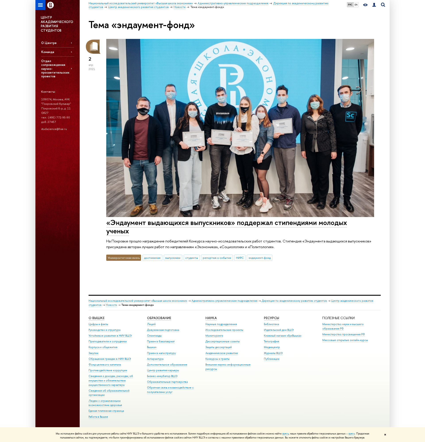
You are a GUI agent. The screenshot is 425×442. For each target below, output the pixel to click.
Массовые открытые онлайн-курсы (345, 340)
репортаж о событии (217, 258)
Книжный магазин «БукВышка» (282, 335)
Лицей (151, 324)
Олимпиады (154, 335)
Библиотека (271, 324)
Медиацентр (272, 347)
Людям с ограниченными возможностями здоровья (105, 403)
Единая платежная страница (106, 411)
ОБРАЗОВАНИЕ (159, 318)
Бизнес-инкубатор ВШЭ (162, 376)
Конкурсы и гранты (217, 359)
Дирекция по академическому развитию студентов (294, 301)
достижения (152, 258)
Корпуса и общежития (103, 347)
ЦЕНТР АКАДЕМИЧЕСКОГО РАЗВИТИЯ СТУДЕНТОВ (57, 24)
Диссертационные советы (222, 341)
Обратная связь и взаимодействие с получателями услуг (170, 390)
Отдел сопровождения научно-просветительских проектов (55, 68)
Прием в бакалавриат (161, 341)
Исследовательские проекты (224, 330)
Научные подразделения (221, 324)
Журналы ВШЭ (273, 353)
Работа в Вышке (98, 417)
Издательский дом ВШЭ (279, 330)
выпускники (172, 258)
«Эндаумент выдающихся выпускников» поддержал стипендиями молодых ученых (226, 226)
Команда (47, 52)
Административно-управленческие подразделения (224, 301)
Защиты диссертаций (218, 347)
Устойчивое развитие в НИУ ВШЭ (110, 335)
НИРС (240, 258)
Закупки (93, 353)
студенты (191, 258)
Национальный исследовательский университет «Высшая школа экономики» (138, 301)
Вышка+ (152, 347)
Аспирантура (155, 359)
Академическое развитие (221, 353)
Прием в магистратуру (161, 353)
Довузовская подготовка (163, 330)
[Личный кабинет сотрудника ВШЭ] (374, 5)
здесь (285, 433)
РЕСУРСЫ (271, 318)
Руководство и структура (104, 330)
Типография (271, 341)
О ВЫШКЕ (96, 318)
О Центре (49, 43)
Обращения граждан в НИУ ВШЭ (110, 359)
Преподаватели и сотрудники (108, 341)
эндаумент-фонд (260, 258)
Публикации (271, 359)
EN (356, 4)
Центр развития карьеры (163, 370)
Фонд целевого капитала (105, 364)
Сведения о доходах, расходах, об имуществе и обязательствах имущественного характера (111, 380)
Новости (111, 305)
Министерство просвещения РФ (343, 334)
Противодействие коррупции (108, 370)
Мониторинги (214, 335)
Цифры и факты (98, 324)
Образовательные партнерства (167, 382)
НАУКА (211, 318)
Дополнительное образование (167, 364)
